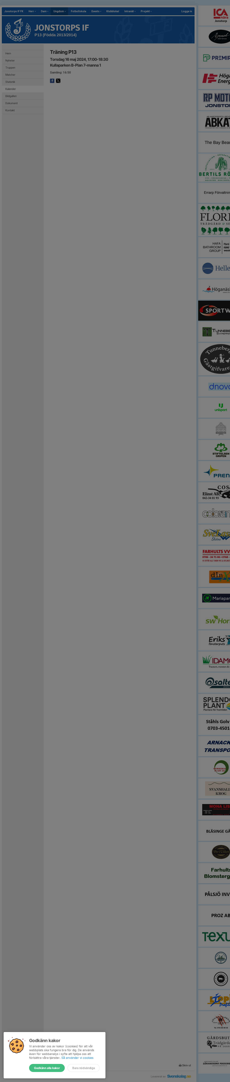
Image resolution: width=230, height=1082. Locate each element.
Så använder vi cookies (77, 1058)
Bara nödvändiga (83, 1068)
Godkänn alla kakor (47, 1068)
